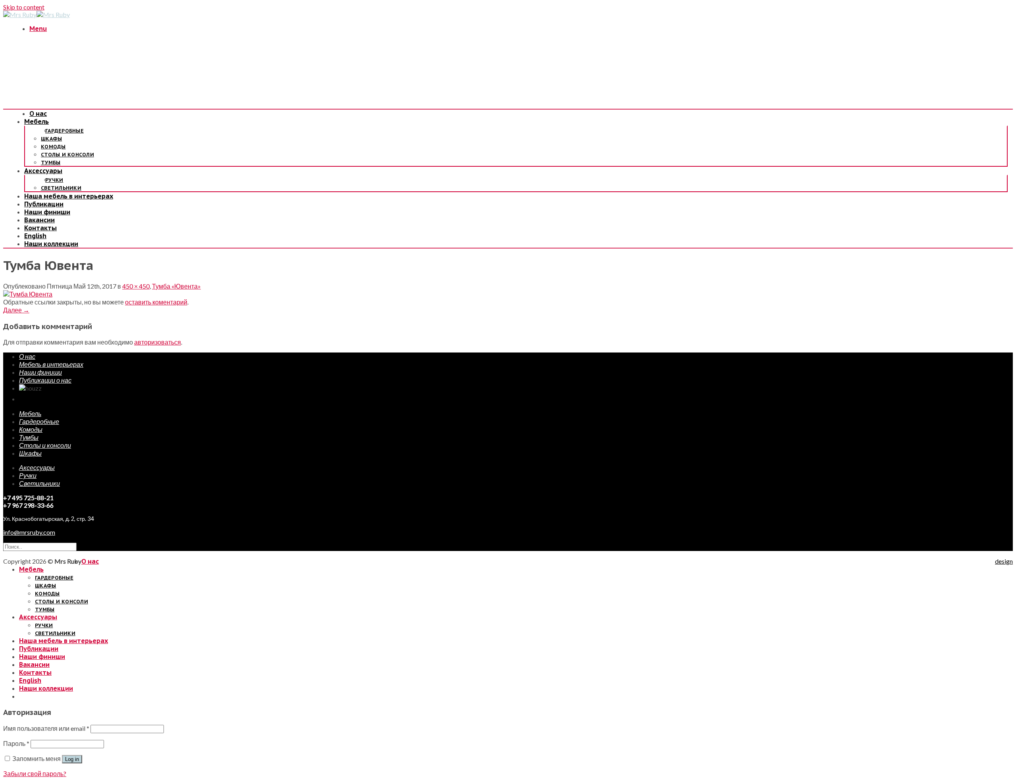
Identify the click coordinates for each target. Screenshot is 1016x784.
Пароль (16, 743)
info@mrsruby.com (29, 532)
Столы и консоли (67, 154)
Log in (72, 759)
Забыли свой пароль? (34, 773)
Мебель (36, 121)
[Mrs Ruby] (36, 14)
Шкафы (51, 138)
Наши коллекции (51, 244)
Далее (16, 310)
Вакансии (39, 220)
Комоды (53, 146)
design (1004, 561)
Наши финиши (47, 212)
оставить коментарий (156, 302)
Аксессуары (43, 171)
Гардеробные (64, 130)
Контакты (40, 228)
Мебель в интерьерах (51, 364)
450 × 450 (136, 286)
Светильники (61, 188)
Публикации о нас (45, 380)
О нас (38, 114)
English (35, 236)
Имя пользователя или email (46, 728)
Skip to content (23, 7)
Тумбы (50, 162)
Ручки (54, 180)
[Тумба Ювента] (27, 294)
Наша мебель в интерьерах (68, 196)
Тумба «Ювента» (176, 286)
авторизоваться (157, 342)
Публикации (44, 204)
